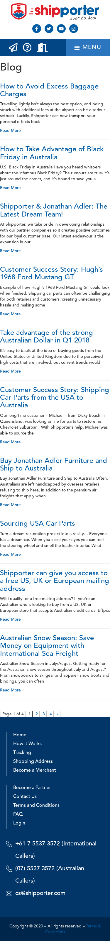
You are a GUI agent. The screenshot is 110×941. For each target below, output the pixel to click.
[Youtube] (61, 28)
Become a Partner (32, 788)
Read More (10, 131)
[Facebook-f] (36, 28)
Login (19, 823)
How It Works (27, 744)
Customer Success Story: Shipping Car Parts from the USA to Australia (54, 398)
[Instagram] (73, 28)
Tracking (22, 752)
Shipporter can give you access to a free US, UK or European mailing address (54, 581)
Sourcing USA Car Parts (37, 523)
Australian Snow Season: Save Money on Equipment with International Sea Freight (47, 646)
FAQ (18, 814)
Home (19, 735)
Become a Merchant (34, 770)
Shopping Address (33, 761)
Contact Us (25, 796)
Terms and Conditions (36, 805)
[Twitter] (49, 28)
